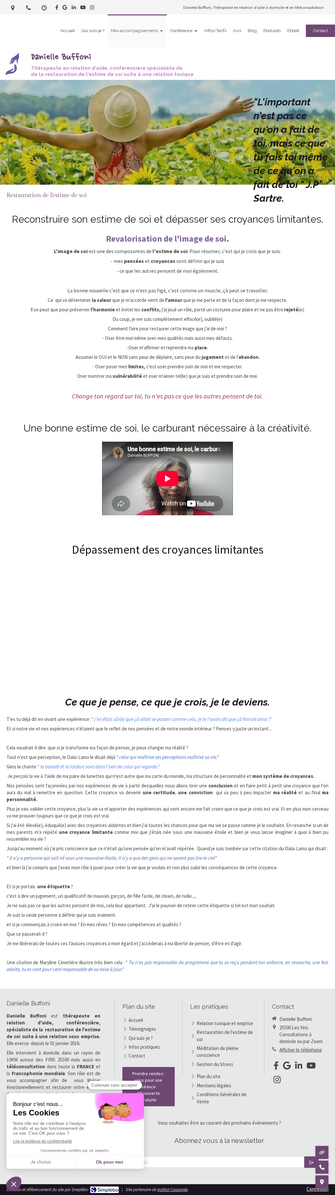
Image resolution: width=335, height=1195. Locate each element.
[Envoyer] (311, 1162)
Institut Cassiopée (172, 1189)
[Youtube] (83, 8)
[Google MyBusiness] (64, 8)
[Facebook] (56, 8)
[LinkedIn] (74, 8)
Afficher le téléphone (300, 1050)
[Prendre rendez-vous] (321, 1152)
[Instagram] (92, 8)
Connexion (317, 1189)
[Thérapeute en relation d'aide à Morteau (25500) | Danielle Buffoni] (12, 63)
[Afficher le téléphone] (321, 1167)
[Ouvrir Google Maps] (321, 1181)
